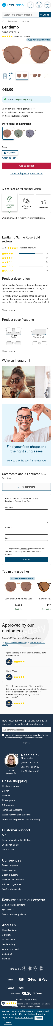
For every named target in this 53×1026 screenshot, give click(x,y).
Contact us (7, 953)
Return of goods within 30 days (16, 839)
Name (8, 527)
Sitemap (6, 958)
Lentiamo (25, 21)
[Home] (3, 21)
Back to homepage (23, 999)
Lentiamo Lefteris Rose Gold (18, 599)
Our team (6, 934)
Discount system (10, 874)
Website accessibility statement (16, 814)
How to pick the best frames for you (26, 460)
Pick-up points (8, 800)
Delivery (5, 790)
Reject (8, 1022)
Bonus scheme (9, 869)
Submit (26, 559)
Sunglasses (12, 21)
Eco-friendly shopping (12, 889)
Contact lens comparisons (14, 914)
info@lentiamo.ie (28, 771)
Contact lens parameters (13, 904)
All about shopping (11, 785)
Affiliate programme (11, 884)
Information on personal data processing (21, 819)
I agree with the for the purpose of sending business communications (26, 736)
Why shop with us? (11, 949)
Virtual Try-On (12, 76)
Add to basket (26, 165)
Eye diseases (8, 909)
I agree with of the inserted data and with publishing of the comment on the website (25, 551)
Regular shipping (10, 865)
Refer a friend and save (12, 879)
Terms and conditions (12, 809)
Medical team (8, 939)
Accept (39, 1017)
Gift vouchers (8, 805)
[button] (22, 76)
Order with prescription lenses (26, 173)
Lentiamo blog (8, 944)
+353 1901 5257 (28, 767)
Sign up (26, 742)
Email (8, 538)
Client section (8, 849)
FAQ (4, 835)
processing (24, 548)
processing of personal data (30, 735)
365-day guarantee (10, 844)
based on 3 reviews (22, 36)
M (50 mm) (11, 152)
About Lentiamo (9, 929)
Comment (10, 507)
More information (24, 1017)
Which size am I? (10, 157)
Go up (35, 999)
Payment (6, 795)
